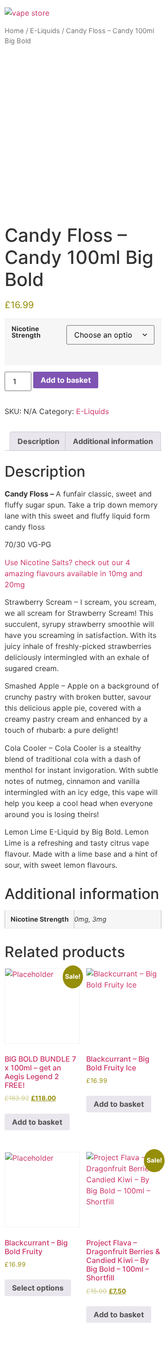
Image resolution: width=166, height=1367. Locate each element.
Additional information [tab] (113, 441)
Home (14, 31)
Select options (38, 1287)
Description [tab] (38, 441)
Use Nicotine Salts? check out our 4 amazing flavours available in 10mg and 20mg (73, 573)
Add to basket (66, 380)
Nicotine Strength (26, 332)
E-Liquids (45, 31)
